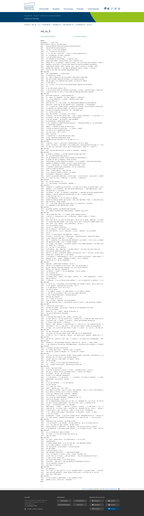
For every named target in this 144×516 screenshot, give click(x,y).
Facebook (96, 509)
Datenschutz (64, 501)
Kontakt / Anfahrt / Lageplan (35, 509)
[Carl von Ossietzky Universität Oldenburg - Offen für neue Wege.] (29, 6)
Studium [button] (56, 9)
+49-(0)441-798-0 (32, 506)
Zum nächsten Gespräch (80, 36)
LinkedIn (112, 501)
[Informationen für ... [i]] (115, 9)
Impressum (80, 505)
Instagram (97, 501)
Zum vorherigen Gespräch (48, 36)
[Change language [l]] (105, 9)
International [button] (93, 9)
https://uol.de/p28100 (110, 489)
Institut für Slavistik (31, 18)
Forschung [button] (68, 9)
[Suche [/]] (112, 9)
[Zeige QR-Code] (119, 488)
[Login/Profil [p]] (119, 9)
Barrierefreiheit (80, 501)
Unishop (112, 509)
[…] (39, 25)
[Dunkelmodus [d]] (108, 9)
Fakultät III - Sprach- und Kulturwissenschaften (42, 16)
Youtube (112, 505)
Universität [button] (44, 9)
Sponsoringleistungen (64, 505)
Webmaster (85, 489)
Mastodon (97, 505)
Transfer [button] (80, 9)
